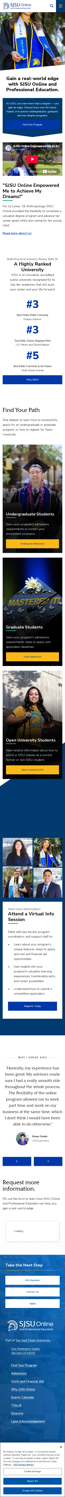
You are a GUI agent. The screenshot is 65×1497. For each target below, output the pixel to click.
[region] (32, 1469)
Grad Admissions (33, 656)
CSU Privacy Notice (23, 1464)
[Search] (51, 6)
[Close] (61, 1447)
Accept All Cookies (32, 1490)
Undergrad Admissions (32, 543)
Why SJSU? (32, 379)
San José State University (33, 1340)
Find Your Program (32, 124)
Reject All (32, 1481)
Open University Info (33, 769)
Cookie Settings (32, 1471)
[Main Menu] (60, 6)
